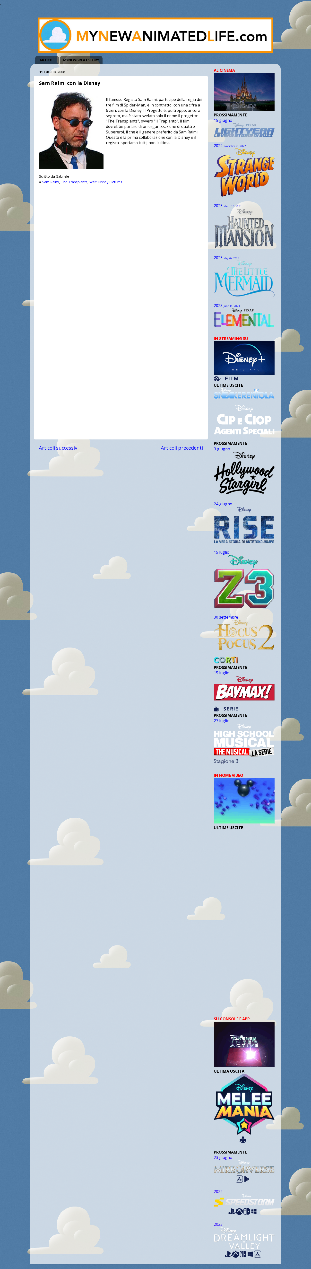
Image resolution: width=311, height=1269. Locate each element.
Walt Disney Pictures (105, 182)
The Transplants (74, 182)
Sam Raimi (50, 182)
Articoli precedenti (182, 447)
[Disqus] (121, 248)
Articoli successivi (58, 447)
